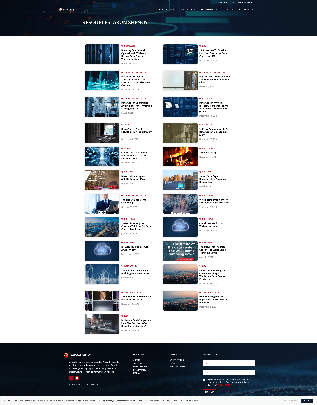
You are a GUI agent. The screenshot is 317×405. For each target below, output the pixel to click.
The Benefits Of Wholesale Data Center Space (136, 298)
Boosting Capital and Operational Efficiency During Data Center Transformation (133, 54)
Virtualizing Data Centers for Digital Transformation (214, 201)
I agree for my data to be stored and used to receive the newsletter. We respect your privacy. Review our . (229, 382)
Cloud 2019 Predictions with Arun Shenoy (212, 225)
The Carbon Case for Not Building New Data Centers (136, 272)
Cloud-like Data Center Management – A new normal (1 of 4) (134, 155)
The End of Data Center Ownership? (134, 201)
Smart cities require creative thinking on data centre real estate (136, 226)
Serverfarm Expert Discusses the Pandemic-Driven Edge (213, 179)
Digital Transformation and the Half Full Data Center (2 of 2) (214, 79)
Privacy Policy (223, 384)
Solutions (186, 9)
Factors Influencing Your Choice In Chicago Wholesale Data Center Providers (213, 275)
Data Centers (165, 9)
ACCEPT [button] (307, 401)
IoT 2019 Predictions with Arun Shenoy (135, 248)
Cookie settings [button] (290, 400)
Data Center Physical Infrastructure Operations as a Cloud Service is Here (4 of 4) (213, 107)
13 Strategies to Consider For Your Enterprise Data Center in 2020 (213, 53)
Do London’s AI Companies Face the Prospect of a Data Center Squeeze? (136, 323)
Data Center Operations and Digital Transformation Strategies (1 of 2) (136, 105)
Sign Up (209, 391)
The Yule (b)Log (207, 152)
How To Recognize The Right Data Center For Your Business (214, 299)
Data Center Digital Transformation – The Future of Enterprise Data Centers (135, 81)
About (226, 9)
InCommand (207, 9)
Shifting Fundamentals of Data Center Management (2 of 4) (213, 132)
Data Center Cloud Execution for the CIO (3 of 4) (136, 132)
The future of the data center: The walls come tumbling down (212, 249)
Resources (245, 9)
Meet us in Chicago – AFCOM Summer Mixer (133, 177)
